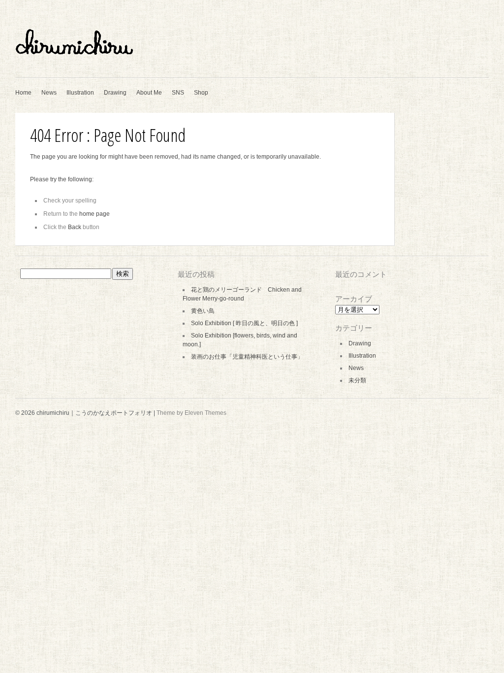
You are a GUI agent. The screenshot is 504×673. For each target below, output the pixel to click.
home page (94, 213)
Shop (201, 92)
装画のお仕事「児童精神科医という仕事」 (247, 356)
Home (23, 92)
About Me (149, 92)
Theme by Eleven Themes (191, 412)
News (49, 92)
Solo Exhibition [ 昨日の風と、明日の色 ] (244, 323)
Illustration (80, 92)
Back (74, 227)
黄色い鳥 (203, 310)
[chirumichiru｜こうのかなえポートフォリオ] (113, 65)
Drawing (115, 92)
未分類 (357, 380)
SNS (178, 92)
